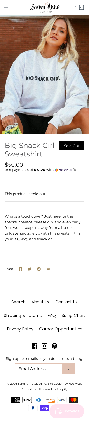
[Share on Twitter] (29, 269)
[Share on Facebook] (20, 269)
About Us (40, 302)
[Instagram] (44, 346)
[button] (44, 170)
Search (18, 302)
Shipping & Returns (23, 315)
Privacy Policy (20, 329)
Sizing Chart (73, 315)
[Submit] (68, 369)
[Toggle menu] (6, 7)
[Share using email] (48, 269)
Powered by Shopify (53, 389)
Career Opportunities (60, 329)
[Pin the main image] (39, 269)
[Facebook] (34, 346)
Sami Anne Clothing (32, 383)
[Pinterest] (54, 346)
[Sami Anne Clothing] (44, 7)
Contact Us (66, 302)
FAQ (52, 315)
